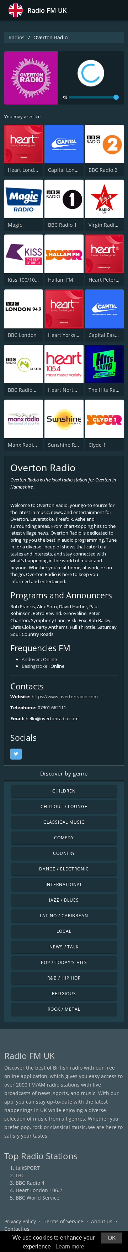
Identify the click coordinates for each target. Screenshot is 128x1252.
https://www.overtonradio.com (65, 696)
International (64, 884)
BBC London (22, 335)
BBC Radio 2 (103, 170)
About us (101, 1221)
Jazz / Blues (64, 900)
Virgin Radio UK (107, 224)
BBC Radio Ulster (28, 390)
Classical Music (64, 822)
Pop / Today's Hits (64, 962)
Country (64, 853)
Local (64, 931)
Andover (31, 659)
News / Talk (64, 947)
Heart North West (69, 390)
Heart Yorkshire (66, 335)
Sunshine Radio (66, 444)
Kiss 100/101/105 (28, 279)
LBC (20, 1175)
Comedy (64, 838)
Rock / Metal (64, 1009)
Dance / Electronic (64, 869)
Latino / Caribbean (64, 916)
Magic (15, 224)
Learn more (69, 1246)
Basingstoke (34, 666)
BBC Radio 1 (62, 224)
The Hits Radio (106, 390)
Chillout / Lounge (64, 806)
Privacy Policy (20, 1221)
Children (64, 791)
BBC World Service (37, 1197)
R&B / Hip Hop (63, 978)
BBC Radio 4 (30, 1182)
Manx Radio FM (26, 444)
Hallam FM (60, 279)
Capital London (66, 170)
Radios (17, 37)
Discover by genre (64, 773)
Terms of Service (63, 1221)
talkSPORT (28, 1167)
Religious (64, 994)
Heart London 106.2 (31, 170)
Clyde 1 (97, 444)
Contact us (17, 1228)
